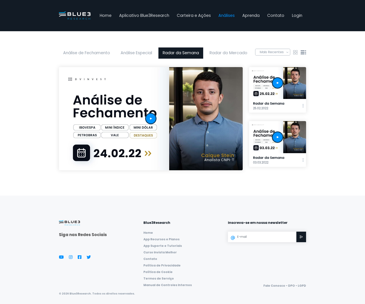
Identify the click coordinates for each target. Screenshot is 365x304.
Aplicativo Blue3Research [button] (144, 15)
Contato (275, 15)
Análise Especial (136, 53)
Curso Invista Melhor (160, 252)
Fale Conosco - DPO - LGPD (284, 286)
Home (106, 15)
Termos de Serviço (158, 278)
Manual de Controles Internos (167, 285)
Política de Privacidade (162, 265)
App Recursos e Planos (161, 239)
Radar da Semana (181, 53)
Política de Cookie (158, 272)
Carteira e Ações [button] (194, 15)
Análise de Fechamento (86, 53)
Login (297, 15)
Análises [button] (226, 15)
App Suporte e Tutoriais (162, 246)
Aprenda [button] (251, 15)
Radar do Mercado (228, 53)
